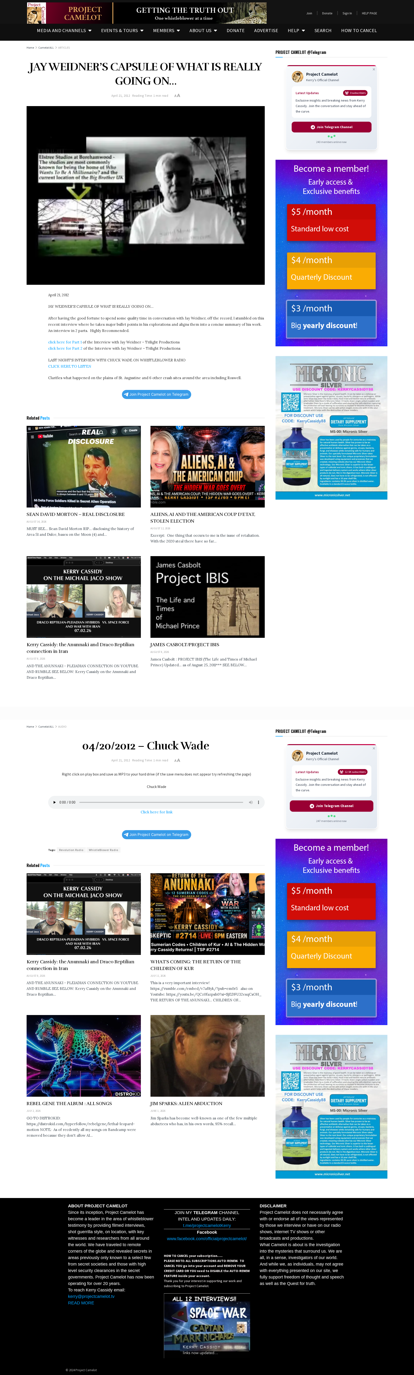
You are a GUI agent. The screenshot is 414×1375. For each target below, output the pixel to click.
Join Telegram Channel (334, 127)
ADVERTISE (266, 30)
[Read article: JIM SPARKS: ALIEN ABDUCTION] (207, 1056)
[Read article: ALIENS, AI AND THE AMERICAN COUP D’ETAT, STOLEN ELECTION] (207, 467)
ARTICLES (64, 47)
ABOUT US (200, 30)
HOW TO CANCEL (359, 30)
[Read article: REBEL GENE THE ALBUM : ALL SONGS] (84, 1056)
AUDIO (62, 726)
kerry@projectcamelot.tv (91, 1296)
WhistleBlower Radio (103, 850)
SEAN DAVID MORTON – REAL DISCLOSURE (76, 514)
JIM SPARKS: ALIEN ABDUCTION (186, 1104)
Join (309, 13)
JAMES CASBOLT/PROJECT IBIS (184, 645)
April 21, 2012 (120, 96)
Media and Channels (61, 30)
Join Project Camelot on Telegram (158, 394)
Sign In (347, 13)
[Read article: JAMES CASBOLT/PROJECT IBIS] (207, 597)
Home (30, 47)
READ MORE (81, 1303)
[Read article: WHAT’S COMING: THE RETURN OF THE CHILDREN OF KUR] (207, 914)
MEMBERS (163, 30)
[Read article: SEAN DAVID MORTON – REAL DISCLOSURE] (84, 467)
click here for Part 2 (65, 348)
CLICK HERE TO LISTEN (69, 366)
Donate (327, 13)
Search (323, 30)
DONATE (236, 30)
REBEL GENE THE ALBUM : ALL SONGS (69, 1104)
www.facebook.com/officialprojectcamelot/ (207, 1238)
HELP (293, 30)
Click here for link (156, 812)
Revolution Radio (71, 850)
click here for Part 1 (65, 342)
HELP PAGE (369, 13)
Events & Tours (119, 30)
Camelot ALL (46, 47)
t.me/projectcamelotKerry (207, 1225)
